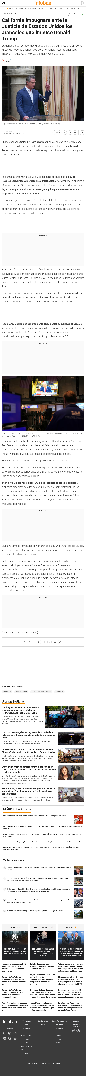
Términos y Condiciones (76, 1025)
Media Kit (59, 1043)
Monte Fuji (54, 8)
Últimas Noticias (26, 1050)
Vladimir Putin (74, 8)
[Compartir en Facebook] (59, 132)
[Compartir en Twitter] (65, 132)
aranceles (59, 692)
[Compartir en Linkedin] (70, 132)
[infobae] (43, 3)
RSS (26, 1053)
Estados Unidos (9, 14)
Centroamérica (26, 1046)
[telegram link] (10, 1038)
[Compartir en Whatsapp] (54, 132)
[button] (3, 3)
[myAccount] (82, 3)
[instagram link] (15, 1033)
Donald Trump (21, 692)
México (26, 1039)
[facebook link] (5, 1033)
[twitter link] (10, 1033)
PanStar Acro (63, 8)
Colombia (26, 1028)
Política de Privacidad (76, 1031)
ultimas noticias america (41, 692)
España (26, 1032)
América (26, 1025)
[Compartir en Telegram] (75, 132)
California (7, 692)
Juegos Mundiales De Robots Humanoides (29, 8)
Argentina (59, 1025)
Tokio (47, 8)
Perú (26, 1043)
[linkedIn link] (15, 1038)
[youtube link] (5, 1038)
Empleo (43, 1025)
